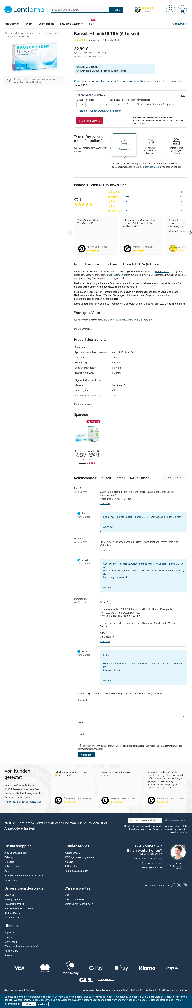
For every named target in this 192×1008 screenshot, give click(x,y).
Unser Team (10, 941)
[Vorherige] (71, 232)
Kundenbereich (72, 852)
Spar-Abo (9, 895)
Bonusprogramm (13, 899)
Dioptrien (90, 99)
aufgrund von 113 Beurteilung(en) (103, 39)
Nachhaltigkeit (11, 950)
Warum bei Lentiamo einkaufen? (21, 946)
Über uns (9, 937)
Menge (79, 100)
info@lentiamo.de (153, 867)
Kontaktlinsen (17, 33)
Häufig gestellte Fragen (76, 871)
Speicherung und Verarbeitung (118, 745)
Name (81, 722)
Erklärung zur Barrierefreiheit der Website (25, 875)
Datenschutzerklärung (161, 1000)
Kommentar (84, 700)
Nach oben (30, 989)
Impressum (10, 932)
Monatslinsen (33, 33)
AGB (6, 871)
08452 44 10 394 (153, 863)
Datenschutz (10, 880)
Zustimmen (29, 1004)
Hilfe (183, 95)
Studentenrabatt (12, 917)
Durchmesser (128, 99)
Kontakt (8, 955)
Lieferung (9, 862)
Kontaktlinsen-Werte (74, 899)
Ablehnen (42, 1004)
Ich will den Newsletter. (175, 820)
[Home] (5, 33)
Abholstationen (12, 866)
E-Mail (81, 734)
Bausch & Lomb (51, 33)
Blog (66, 895)
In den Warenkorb (89, 120)
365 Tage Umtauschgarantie (79, 857)
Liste (157, 996)
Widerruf (68, 862)
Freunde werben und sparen (18, 908)
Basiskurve (115, 99)
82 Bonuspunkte (118, 70)
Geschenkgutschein (14, 904)
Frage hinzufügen (174, 477)
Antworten (105, 503)
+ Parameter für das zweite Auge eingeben (98, 110)
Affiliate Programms (14, 913)
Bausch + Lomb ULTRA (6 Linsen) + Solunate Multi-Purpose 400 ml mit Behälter (132, 81)
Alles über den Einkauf (15, 852)
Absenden (86, 754)
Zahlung (8, 857)
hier (179, 516)
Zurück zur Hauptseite (13, 989)
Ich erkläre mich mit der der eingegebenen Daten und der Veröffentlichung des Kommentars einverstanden (130, 747)
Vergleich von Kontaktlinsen (78, 904)
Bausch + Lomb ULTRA (18, 36)
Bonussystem (152, 167)
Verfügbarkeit (143, 100)
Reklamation (70, 866)
